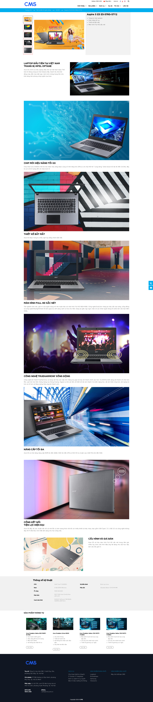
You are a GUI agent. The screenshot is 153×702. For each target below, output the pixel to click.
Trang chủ (28, 10)
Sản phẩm (91, 6)
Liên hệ (116, 1)
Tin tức (116, 6)
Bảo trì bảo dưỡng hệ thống (77, 681)
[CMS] (33, 4)
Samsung (93, 678)
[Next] (81, 34)
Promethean (94, 676)
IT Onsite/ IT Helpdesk (75, 676)
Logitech (93, 674)
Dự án (110, 6)
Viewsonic (93, 681)
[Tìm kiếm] (128, 1)
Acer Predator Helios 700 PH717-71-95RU (90, 634)
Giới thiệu (81, 6)
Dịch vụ (101, 6)
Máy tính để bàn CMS (118, 674)
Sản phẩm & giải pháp (43, 10)
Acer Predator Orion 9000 (61, 633)
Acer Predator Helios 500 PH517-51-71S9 (36, 634)
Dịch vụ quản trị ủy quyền (76, 678)
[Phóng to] (36, 51)
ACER (58, 10)
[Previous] (37, 34)
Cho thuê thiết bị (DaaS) (76, 674)
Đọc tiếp (30, 647)
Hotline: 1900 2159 (97, 1)
